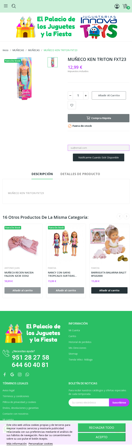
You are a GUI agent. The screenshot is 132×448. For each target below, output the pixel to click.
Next (126, 216)
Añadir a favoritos (72, 105)
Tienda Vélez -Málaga (80, 359)
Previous (120, 216)
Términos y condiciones (16, 396)
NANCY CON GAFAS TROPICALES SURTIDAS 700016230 (61, 274)
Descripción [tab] (42, 174)
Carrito (72, 336)
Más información (17, 443)
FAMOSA (52, 268)
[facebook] (5, 375)
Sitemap (73, 353)
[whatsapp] (27, 375)
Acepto (101, 437)
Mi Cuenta (74, 330)
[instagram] (20, 375)
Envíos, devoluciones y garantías (21, 407)
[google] (12, 375)
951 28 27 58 (30, 357)
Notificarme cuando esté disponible (98, 157)
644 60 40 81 (30, 365)
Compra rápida (101, 118)
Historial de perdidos (80, 342)
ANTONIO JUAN (12, 268)
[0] (124, 6)
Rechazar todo (101, 427)
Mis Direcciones (77, 347)
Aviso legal (8, 390)
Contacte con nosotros (15, 413)
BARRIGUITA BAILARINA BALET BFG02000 (108, 274)
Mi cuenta (8, 419)
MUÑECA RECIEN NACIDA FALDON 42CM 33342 (19, 274)
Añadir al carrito (109, 95)
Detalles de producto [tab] (80, 174)
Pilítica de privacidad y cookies (19, 402)
